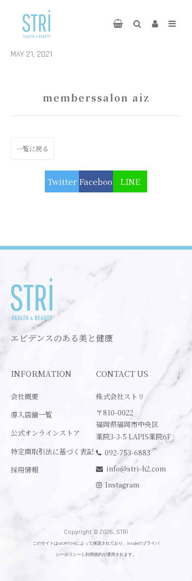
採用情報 (24, 469)
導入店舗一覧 (31, 414)
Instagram (122, 484)
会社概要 (24, 396)
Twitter (62, 181)
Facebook (96, 181)
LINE (130, 181)
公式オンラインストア (45, 433)
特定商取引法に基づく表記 (52, 451)
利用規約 (93, 554)
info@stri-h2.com (136, 468)
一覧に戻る (33, 148)
